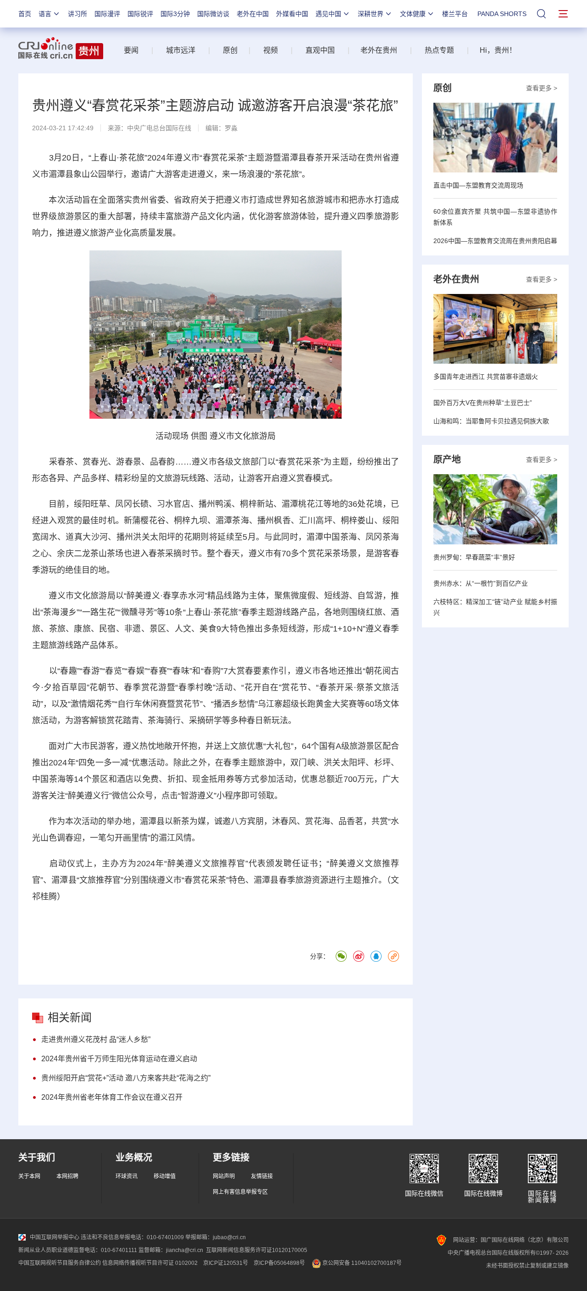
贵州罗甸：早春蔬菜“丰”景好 (474, 557)
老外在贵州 (378, 50)
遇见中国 (328, 13)
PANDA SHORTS (501, 13)
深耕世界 (370, 13)
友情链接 (262, 1176)
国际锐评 (140, 13)
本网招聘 (67, 1176)
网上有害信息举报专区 (240, 1192)
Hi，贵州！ (498, 50)
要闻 (131, 50)
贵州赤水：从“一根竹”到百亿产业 (480, 583)
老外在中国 (253, 13)
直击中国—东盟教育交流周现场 (478, 185)
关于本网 (29, 1176)
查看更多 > (541, 88)
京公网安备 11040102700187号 (361, 1263)
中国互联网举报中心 (54, 1237)
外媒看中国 (292, 13)
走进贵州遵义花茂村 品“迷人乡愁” (95, 1039)
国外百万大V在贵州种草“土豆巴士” (482, 402)
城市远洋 (177, 50)
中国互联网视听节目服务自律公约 (59, 1263)
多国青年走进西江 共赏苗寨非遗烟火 (485, 376)
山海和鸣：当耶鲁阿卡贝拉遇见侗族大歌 (491, 421)
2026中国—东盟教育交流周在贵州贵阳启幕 (495, 240)
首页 (24, 13)
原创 (230, 50)
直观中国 (320, 50)
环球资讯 (127, 1176)
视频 (270, 50)
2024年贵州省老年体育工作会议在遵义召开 (112, 1097)
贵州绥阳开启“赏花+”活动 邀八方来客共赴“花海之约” (125, 1078)
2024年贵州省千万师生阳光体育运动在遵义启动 (119, 1059)
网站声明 (224, 1176)
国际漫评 (107, 13)
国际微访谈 (213, 13)
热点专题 (439, 50)
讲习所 (77, 13)
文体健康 (413, 13)
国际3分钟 (175, 13)
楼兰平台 (455, 13)
